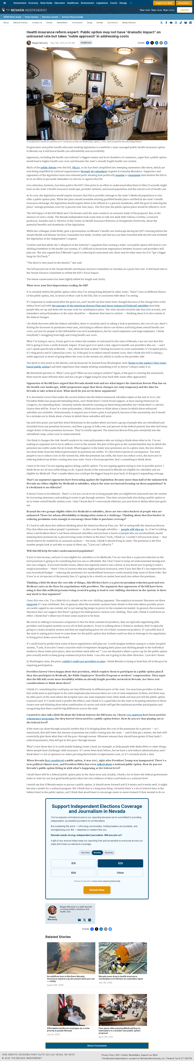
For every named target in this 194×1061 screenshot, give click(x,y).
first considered (54, 761)
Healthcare (73, 3)
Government (19, 3)
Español (185, 10)
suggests (32, 604)
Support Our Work (164, 3)
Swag (89, 22)
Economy (33, 3)
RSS (118, 1055)
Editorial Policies (20, 22)
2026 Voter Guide (12, 17)
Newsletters (184, 3)
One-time (85, 853)
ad (92, 171)
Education (60, 3)
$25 (120, 863)
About (6, 22)
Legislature (102, 3)
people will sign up (132, 529)
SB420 (76, 168)
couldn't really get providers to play (83, 661)
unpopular (134, 175)
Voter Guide (46, 3)
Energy (123, 3)
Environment (87, 3)
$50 (73, 872)
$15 (73, 863)
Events (49, 22)
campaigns (100, 171)
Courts (113, 3)
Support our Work (149, 1055)
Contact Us (37, 22)
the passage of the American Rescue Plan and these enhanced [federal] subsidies (100, 306)
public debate (49, 168)
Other (120, 872)
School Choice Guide (72, 17)
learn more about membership (106, 881)
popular (120, 175)
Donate (100, 22)
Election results (50, 17)
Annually (109, 853)
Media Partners (129, 22)
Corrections (77, 22)
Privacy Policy (108, 1055)
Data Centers (32, 17)
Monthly (97, 853)
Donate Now (97, 889)
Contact (124, 1055)
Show (97, 1045)
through (85, 171)
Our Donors (113, 22)
